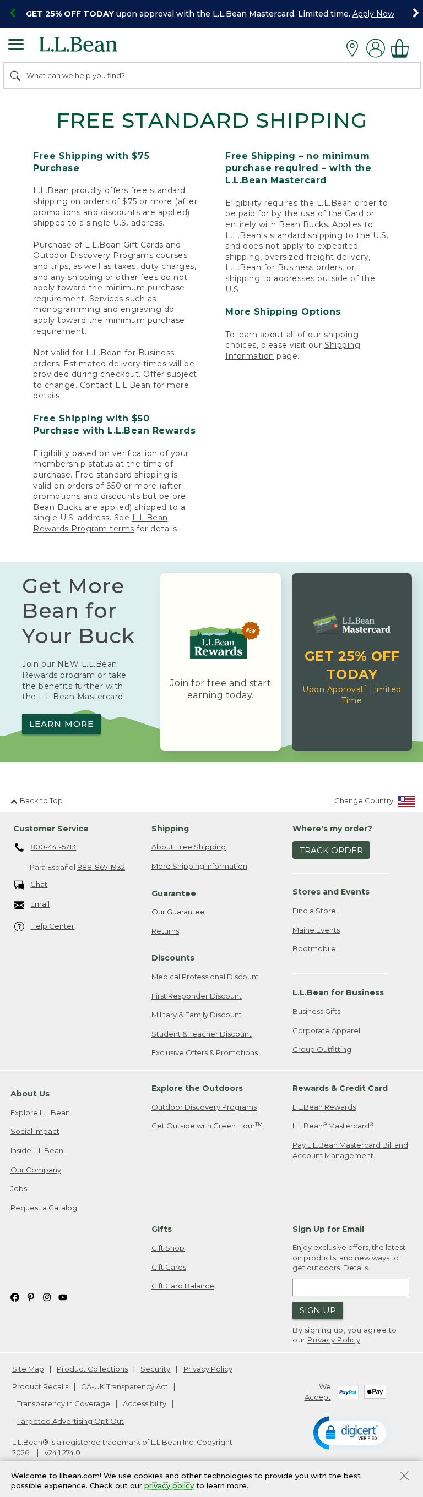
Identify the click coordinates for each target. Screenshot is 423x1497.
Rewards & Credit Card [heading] (340, 1088)
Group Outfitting (321, 1049)
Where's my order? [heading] (332, 829)
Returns (165, 930)
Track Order (331, 850)
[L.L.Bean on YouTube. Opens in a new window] (62, 1297)
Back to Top (41, 800)
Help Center (52, 926)
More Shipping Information (199, 866)
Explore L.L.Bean (40, 1112)
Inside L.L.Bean (36, 1150)
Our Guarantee (178, 911)
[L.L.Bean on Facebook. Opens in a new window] (14, 1297)
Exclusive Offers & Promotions (204, 1052)
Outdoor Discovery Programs (204, 1107)
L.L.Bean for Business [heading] (338, 992)
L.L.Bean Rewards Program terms (100, 523)
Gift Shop (168, 1247)
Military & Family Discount (196, 1014)
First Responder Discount (196, 995)
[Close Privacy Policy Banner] (404, 1477)
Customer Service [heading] (51, 829)
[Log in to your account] (375, 48)
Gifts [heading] (161, 1229)
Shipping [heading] (170, 829)
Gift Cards (168, 1267)
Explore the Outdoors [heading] (197, 1088)
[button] (352, 1432)
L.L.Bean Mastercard (332, 1126)
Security (155, 1368)
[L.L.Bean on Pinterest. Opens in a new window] (30, 1297)
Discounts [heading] (172, 958)
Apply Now (373, 14)
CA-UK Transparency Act (124, 1386)
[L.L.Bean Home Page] (93, 48)
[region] (211, 14)
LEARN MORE (61, 724)
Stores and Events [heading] (331, 892)
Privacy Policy (333, 1339)
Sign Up (318, 1310)
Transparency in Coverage (63, 1403)
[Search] (16, 75)
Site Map (28, 1368)
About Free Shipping (188, 846)
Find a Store (314, 910)
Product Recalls (40, 1386)
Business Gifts (316, 1011)
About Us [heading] (30, 1094)
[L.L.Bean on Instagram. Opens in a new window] (46, 1297)
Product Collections (92, 1368)
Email (40, 904)
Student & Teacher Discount (201, 1033)
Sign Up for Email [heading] (328, 1229)
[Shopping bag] (402, 48)
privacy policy (169, 1486)
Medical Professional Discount (205, 976)
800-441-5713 (53, 846)
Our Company (35, 1169)
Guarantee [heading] (173, 893)
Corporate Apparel (326, 1030)
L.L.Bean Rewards (324, 1107)
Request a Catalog (43, 1207)
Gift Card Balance (182, 1285)
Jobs (18, 1188)
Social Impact (34, 1131)
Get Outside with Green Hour (207, 1126)
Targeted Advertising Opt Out (70, 1421)
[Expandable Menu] (16, 45)
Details (355, 1267)
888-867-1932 (101, 867)
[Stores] (355, 48)
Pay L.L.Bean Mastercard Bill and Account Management (350, 1150)
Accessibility (144, 1403)
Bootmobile (314, 948)
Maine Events (316, 929)
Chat (38, 884)
